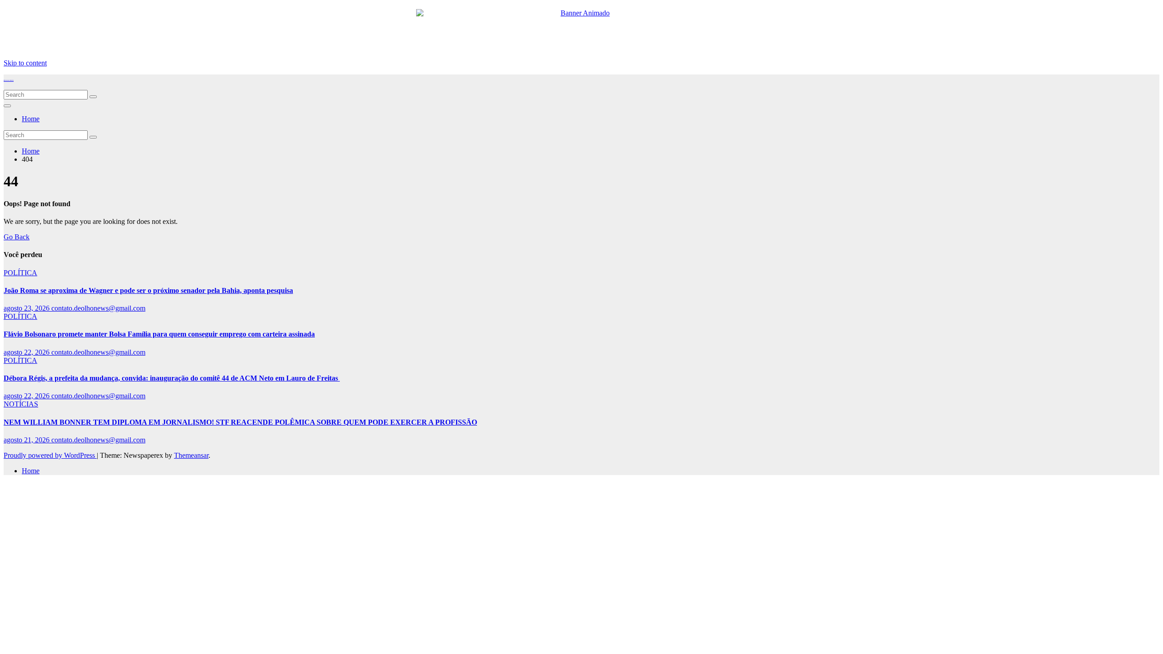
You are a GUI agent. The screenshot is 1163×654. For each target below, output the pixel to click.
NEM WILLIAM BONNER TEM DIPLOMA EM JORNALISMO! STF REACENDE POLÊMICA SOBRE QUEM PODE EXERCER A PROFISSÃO (240, 422)
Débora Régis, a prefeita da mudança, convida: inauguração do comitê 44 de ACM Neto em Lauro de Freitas (172, 378)
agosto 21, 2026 (27, 440)
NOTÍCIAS (21, 404)
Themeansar (191, 455)
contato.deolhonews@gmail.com (98, 308)
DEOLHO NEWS (9, 80)
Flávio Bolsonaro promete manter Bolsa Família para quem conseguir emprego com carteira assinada (159, 334)
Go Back (17, 237)
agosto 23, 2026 (27, 308)
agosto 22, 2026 (27, 352)
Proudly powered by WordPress (50, 455)
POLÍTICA (20, 273)
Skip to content (25, 63)
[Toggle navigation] (7, 105)
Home (31, 119)
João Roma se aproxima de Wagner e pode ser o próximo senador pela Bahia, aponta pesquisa (148, 290)
